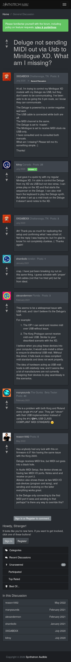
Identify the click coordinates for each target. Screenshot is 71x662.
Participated (15, 571)
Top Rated (14, 579)
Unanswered (37, 564)
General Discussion (38, 81)
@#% (35, 418)
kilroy (19, 164)
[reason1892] (8, 437)
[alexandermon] (8, 296)
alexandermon (24, 295)
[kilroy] (8, 165)
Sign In (19, 518)
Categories (15, 550)
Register (30, 518)
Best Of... (14, 586)
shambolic (21, 258)
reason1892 (22, 436)
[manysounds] (8, 393)
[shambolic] (8, 259)
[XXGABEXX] (8, 77)
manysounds (23, 392)
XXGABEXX (22, 76)
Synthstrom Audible (16, 4)
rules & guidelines (45, 27)
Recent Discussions (20, 557)
